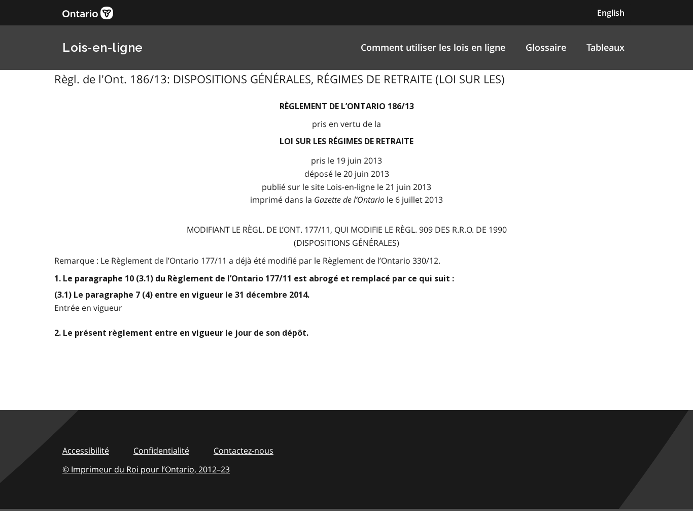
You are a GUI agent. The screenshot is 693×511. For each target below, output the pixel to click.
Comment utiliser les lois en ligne (433, 47)
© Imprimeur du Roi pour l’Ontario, (146, 469)
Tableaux (605, 47)
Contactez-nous (243, 450)
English (611, 12)
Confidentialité (161, 450)
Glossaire (546, 47)
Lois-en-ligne (102, 47)
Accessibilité (85, 450)
